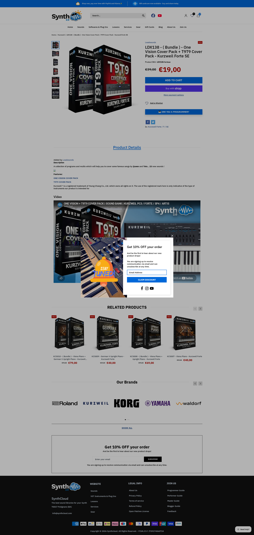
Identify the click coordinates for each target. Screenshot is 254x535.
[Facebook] (142, 288)
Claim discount (147, 279)
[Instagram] (147, 288)
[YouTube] (152, 288)
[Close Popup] (172, 235)
